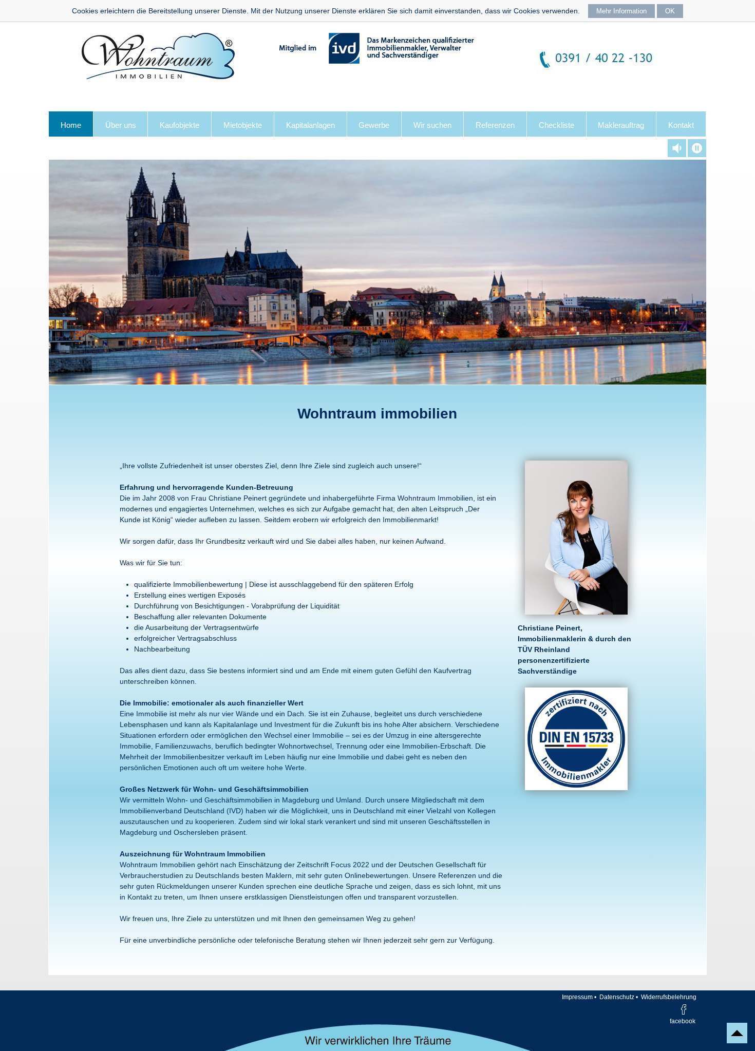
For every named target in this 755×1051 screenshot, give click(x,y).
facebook (682, 1021)
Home (71, 125)
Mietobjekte (242, 125)
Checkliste (556, 125)
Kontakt (681, 125)
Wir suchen (432, 125)
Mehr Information (621, 11)
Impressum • (579, 997)
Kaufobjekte (179, 125)
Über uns (120, 125)
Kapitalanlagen (310, 125)
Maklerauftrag (621, 125)
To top (737, 1033)
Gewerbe (373, 125)
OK (670, 11)
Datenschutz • (618, 997)
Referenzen (495, 125)
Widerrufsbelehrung (668, 997)
